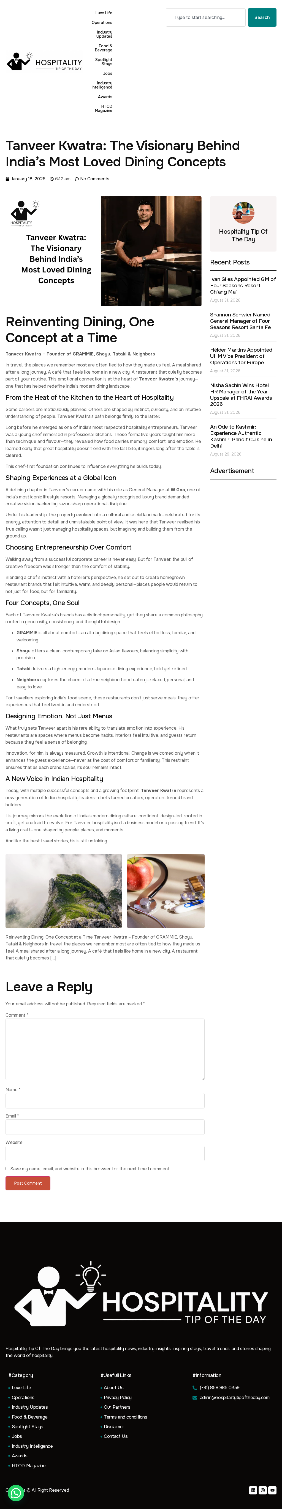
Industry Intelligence (102, 85)
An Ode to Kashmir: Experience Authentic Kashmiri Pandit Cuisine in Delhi (241, 436)
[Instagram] (263, 1490)
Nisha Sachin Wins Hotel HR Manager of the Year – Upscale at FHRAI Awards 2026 (241, 394)
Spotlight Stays (103, 61)
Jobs (107, 73)
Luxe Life (104, 12)
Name (13, 1090)
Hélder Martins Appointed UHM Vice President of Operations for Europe (241, 356)
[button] (16, 1493)
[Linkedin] (253, 1490)
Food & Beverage (103, 48)
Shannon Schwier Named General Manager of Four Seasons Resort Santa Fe (240, 321)
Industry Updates (104, 34)
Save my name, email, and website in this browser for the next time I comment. (90, 1169)
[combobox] (206, 17)
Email (12, 1116)
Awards (105, 96)
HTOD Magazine (103, 108)
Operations (102, 22)
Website (14, 1142)
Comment (17, 1015)
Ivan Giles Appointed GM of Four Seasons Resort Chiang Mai (243, 285)
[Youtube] (272, 1490)
